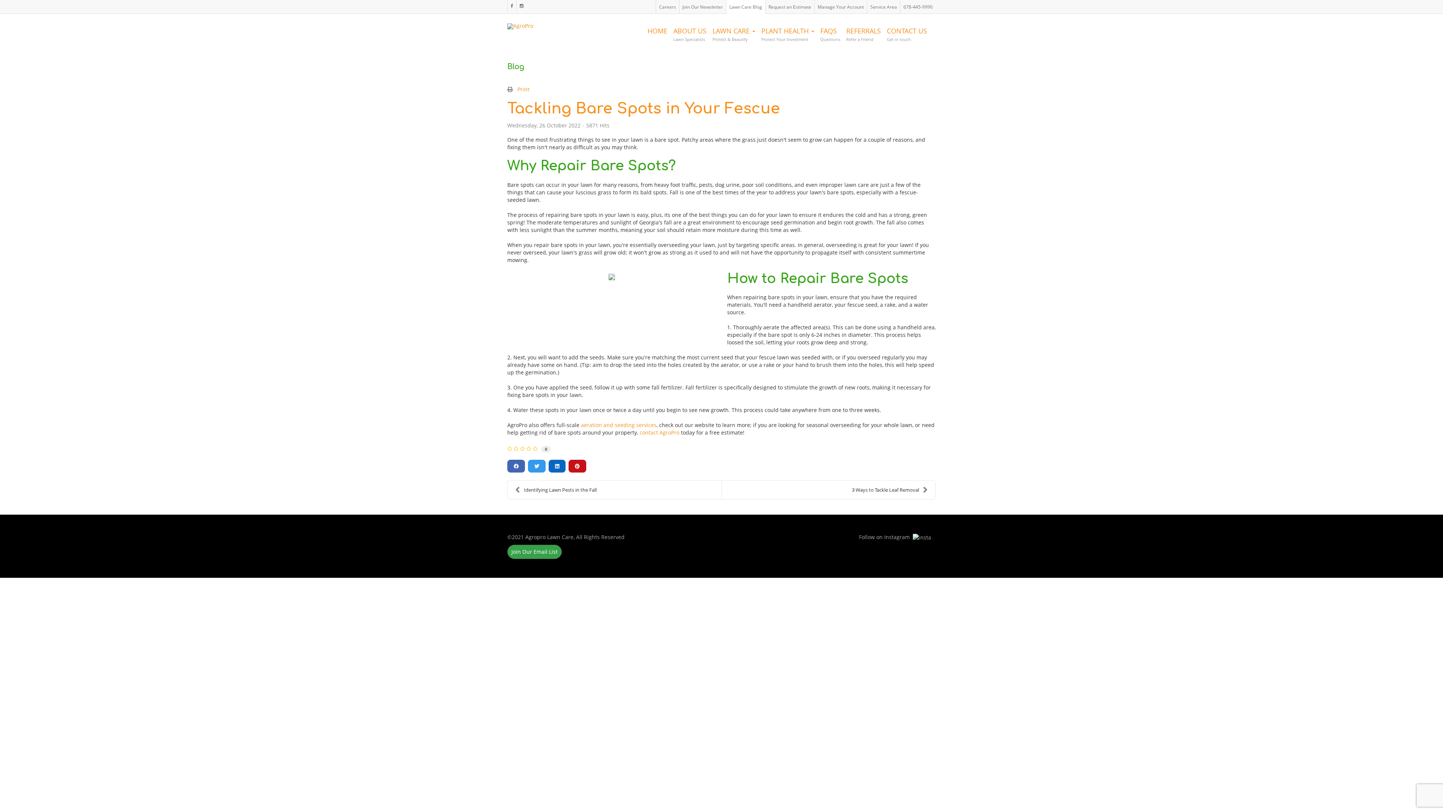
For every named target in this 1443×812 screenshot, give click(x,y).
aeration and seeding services (618, 425)
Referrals (863, 34)
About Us (689, 34)
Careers (667, 7)
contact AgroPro (659, 432)
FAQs (830, 34)
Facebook (511, 6)
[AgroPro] (520, 24)
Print (523, 89)
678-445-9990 (918, 7)
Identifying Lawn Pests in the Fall (560, 489)
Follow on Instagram (521, 6)
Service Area (883, 7)
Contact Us (907, 34)
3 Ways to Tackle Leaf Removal (885, 489)
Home (657, 30)
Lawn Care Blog (745, 7)
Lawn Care (732, 34)
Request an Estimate (789, 7)
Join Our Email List (534, 551)
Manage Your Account (841, 7)
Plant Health (786, 34)
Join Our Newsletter (702, 7)
